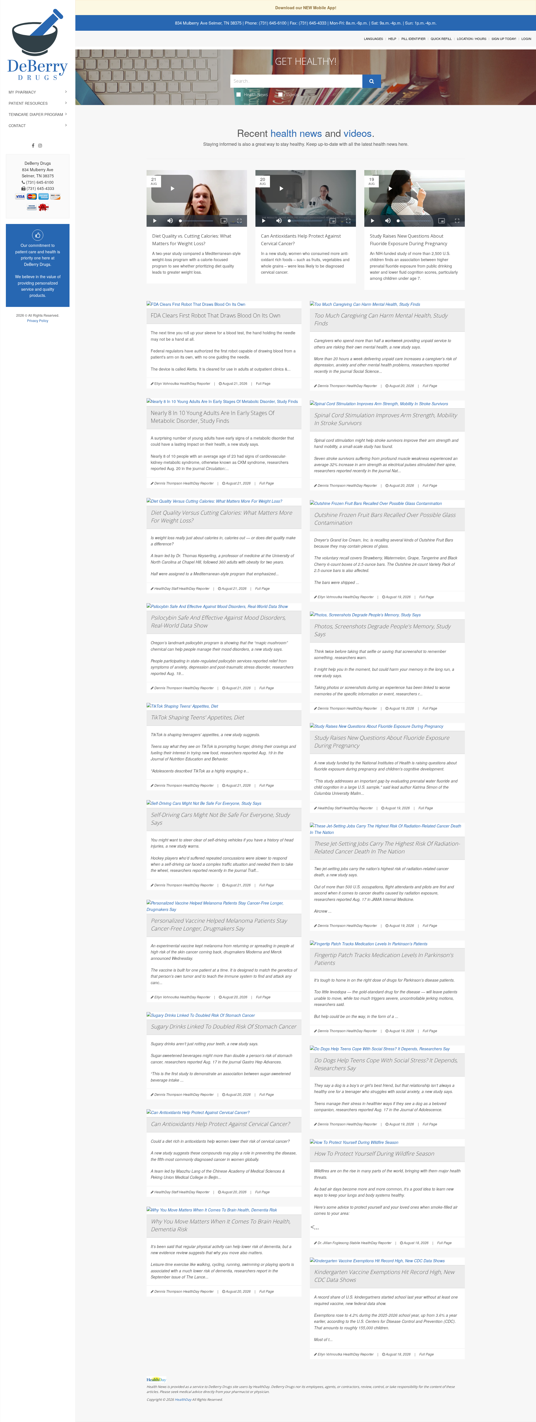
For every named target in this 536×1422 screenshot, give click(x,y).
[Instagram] (40, 145)
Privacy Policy (37, 320)
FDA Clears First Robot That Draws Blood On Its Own (216, 315)
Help (392, 38)
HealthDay (183, 1399)
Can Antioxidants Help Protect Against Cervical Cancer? (220, 1124)
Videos (292, 94)
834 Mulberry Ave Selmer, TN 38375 (208, 23)
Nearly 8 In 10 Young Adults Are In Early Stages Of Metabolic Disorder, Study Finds (212, 416)
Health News (256, 94)
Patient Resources (28, 103)
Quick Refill (441, 38)
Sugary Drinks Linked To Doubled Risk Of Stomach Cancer (223, 1026)
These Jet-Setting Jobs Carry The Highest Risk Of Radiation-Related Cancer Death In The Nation (387, 847)
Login (526, 38)
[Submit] (371, 81)
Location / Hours (471, 38)
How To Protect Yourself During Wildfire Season (374, 1153)
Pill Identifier (413, 38)
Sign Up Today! (504, 38)
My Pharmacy (22, 92)
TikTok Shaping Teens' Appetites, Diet (197, 717)
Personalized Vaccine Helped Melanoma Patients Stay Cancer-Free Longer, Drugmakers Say (219, 924)
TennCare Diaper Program (36, 114)
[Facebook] (33, 145)
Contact (17, 125)
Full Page (263, 383)
